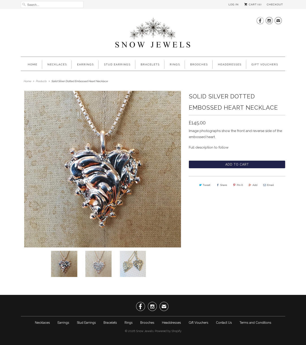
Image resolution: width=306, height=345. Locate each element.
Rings (175, 64)
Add (254, 185)
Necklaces (57, 64)
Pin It (240, 185)
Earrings (85, 64)
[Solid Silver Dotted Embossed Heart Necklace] (102, 169)
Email (270, 185)
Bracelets (150, 64)
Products (41, 81)
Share (223, 185)
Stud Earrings (117, 64)
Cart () (254, 4)
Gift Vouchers (265, 64)
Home (32, 64)
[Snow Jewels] (153, 34)
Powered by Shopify (168, 331)
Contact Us (224, 322)
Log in (233, 4)
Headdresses (229, 64)
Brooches (199, 64)
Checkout (275, 4)
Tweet (206, 185)
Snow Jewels (144, 331)
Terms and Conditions (255, 322)
